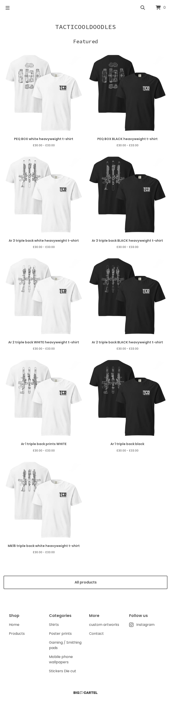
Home (14, 624)
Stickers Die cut (62, 671)
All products (86, 582)
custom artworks (104, 624)
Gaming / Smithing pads (65, 645)
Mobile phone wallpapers (61, 659)
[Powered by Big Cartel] (85, 692)
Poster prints (60, 633)
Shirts (54, 624)
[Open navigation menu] (8, 8)
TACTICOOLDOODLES (85, 27)
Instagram (145, 624)
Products (17, 633)
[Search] (143, 8)
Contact (96, 633)
